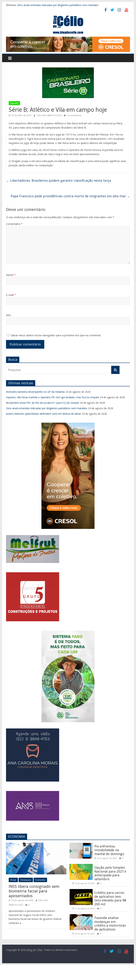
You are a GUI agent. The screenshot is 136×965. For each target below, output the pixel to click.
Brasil (13, 879)
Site (8, 315)
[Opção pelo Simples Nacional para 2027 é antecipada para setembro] (81, 866)
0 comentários (74, 115)
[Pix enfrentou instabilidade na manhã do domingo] (81, 845)
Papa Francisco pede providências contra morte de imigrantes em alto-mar (70, 196)
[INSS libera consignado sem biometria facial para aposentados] (36, 845)
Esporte (14, 103)
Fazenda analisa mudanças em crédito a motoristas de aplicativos (110, 923)
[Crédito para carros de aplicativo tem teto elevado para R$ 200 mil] (81, 891)
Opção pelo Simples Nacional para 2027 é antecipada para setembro (110, 873)
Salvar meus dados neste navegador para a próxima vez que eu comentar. (56, 335)
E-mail (11, 295)
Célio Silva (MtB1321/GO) (49, 115)
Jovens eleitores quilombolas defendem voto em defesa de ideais (43, 413)
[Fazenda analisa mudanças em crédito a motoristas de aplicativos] (81, 916)
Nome (11, 275)
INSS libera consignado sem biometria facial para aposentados (34, 891)
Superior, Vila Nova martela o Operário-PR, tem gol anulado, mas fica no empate (52, 397)
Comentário (14, 224)
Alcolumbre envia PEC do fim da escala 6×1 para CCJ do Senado (42, 402)
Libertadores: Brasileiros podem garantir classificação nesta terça (58, 180)
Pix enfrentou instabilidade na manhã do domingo (109, 850)
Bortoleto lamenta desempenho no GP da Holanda (35, 391)
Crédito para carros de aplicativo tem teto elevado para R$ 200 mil (110, 898)
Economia (40, 879)
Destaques (25, 879)
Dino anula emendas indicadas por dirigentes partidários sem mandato (57, 5)
